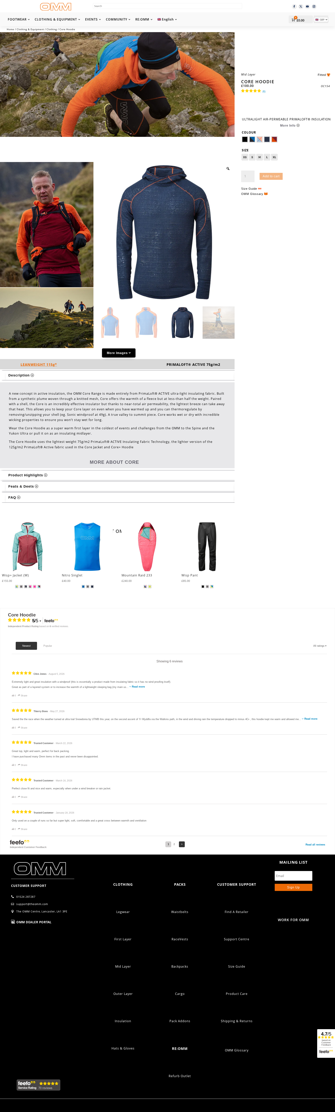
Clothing (52, 29)
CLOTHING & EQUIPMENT (56, 19)
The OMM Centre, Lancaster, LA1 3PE (41, 911)
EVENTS (91, 19)
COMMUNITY (116, 19)
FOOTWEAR (17, 19)
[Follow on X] (300, 6)
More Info (288, 125)
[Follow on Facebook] (294, 6)
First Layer (123, 939)
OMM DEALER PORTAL (34, 922)
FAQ (12, 497)
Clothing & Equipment (30, 29)
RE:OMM (142, 19)
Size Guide (249, 188)
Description (19, 375)
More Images (117, 353)
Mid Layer (123, 966)
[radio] (245, 139)
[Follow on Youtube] (307, 6)
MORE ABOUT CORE (114, 462)
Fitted (322, 74)
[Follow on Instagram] (314, 6)
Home (10, 29)
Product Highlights (25, 475)
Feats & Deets (21, 486)
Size (245, 150)
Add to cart (271, 176)
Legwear (123, 912)
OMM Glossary (252, 193)
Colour (249, 132)
